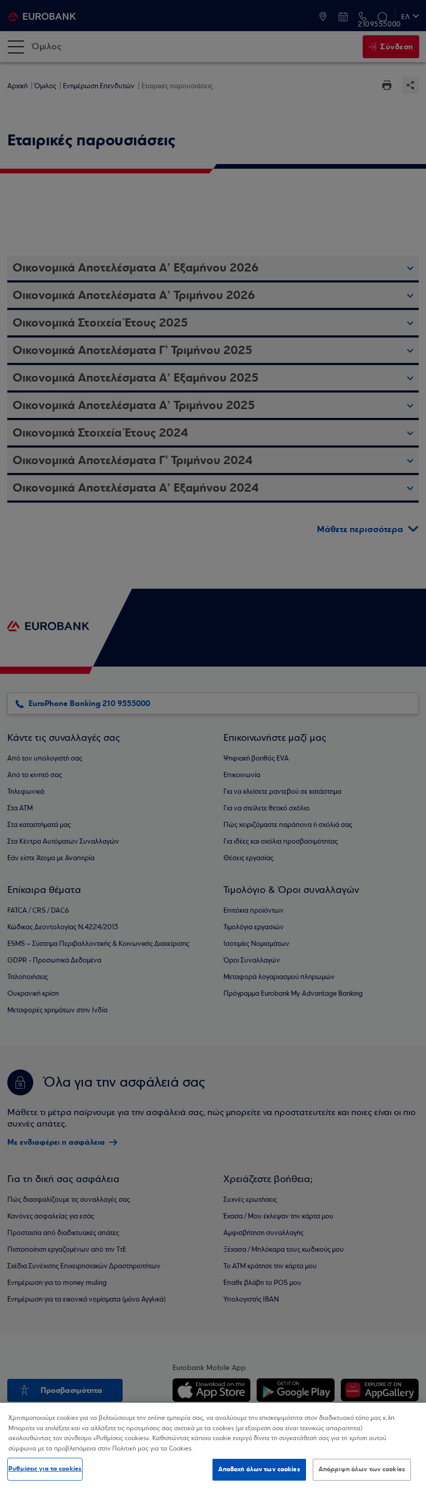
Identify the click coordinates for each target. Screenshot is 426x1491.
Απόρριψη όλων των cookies (361, 1469)
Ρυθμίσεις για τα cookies (45, 1469)
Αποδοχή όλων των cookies (259, 1469)
